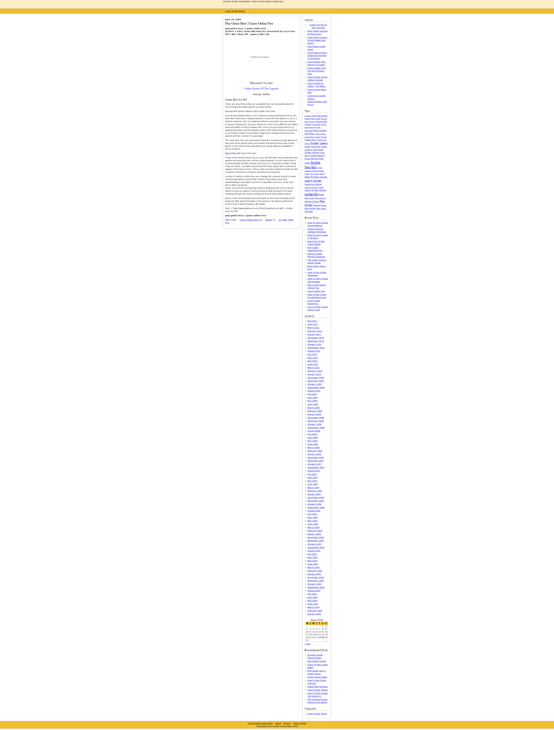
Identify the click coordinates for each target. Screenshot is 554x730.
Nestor (269, 220)
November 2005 (315, 541)
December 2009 (315, 377)
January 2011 (314, 334)
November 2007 (315, 461)
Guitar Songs (318, 171)
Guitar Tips (309, 174)
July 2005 (312, 554)
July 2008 (312, 434)
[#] (227, 223)
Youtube (309, 211)
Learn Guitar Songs (235, 11)
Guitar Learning (313, 146)
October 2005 (314, 544)
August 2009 (313, 391)
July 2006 (312, 514)
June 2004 (312, 597)
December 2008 (315, 418)
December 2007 (315, 457)
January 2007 (314, 494)
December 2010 (315, 338)
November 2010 (315, 341)
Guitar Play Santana (317, 687)
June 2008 (312, 437)
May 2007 (312, 481)
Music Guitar (310, 198)
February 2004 (314, 611)
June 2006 (312, 517)
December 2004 (315, 577)
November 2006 (315, 501)
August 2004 (313, 591)
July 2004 (312, 594)
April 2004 (312, 604)
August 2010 (313, 351)
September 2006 (316, 507)
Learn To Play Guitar (315, 190)
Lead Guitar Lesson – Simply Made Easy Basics (318, 40)
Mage (321, 194)
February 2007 (314, 491)
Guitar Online (312, 152)
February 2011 (314, 331)
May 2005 (312, 561)
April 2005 (312, 564)
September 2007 (316, 467)
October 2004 (314, 584)
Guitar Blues (310, 137)
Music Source (320, 198)
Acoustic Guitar (311, 116)
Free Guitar (320, 130)
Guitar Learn (319, 143)
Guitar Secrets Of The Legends (262, 88)
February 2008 (314, 451)
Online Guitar (312, 201)
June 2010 (312, 358)
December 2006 (315, 497)
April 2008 (312, 444)
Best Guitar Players (319, 119)
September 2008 (316, 427)
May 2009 (312, 401)
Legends (311, 194)
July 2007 (312, 474)
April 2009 (312, 404)
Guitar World (319, 174)
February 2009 (314, 411)
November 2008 (315, 421)
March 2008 (313, 447)
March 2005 (313, 567)
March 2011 (313, 327)
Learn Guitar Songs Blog (260, 723)
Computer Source (319, 125)
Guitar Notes (318, 150)
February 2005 (314, 571)
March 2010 (313, 368)
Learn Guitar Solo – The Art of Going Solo (317, 71)
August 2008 (313, 431)
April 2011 (312, 324)
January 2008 (314, 454)
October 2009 (314, 384)
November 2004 (315, 581)
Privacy (287, 723)
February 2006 (314, 531)
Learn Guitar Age (316, 291)
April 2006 (312, 524)
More (227, 153)
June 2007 (312, 477)
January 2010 (314, 374)
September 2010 (316, 348)
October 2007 (314, 464)
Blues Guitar (310, 122)
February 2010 (314, 371)
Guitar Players (317, 155)
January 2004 (314, 614)
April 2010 (312, 364)
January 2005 (314, 574)
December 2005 (315, 537)
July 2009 (312, 394)
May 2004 (312, 601)
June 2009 (312, 397)
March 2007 (313, 487)
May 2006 (312, 521)
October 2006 (314, 504)
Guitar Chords (321, 137)
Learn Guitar (313, 180)
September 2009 (316, 387)
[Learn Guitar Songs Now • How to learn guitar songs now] (253, 1)
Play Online (310, 208)
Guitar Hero (311, 140)
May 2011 (312, 321)
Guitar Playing (311, 159)
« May (308, 644)
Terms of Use (299, 723)
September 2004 (316, 587)
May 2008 (312, 441)
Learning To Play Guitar (314, 188)
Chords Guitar (321, 122)
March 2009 (313, 408)
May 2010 (312, 361)
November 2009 (315, 381)
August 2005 (313, 551)
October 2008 (314, 424)
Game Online (320, 134)
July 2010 (312, 354)
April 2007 (312, 484)
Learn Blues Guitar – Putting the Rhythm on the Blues (317, 56)
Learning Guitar (313, 184)
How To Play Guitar (316, 177)
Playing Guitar (319, 205)
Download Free (311, 127)
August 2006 (313, 511)
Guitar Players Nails (317, 677)
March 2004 (313, 607)
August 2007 (313, 471)
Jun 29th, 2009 (286, 220)
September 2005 (316, 547)
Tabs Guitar (321, 209)
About (278, 723)
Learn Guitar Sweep (317, 690)
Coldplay (308, 125)
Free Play (309, 133)
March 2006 (313, 527)
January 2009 (314, 414)
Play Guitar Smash (316, 661)
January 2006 (314, 534)
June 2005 (312, 557)
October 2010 (314, 344)
